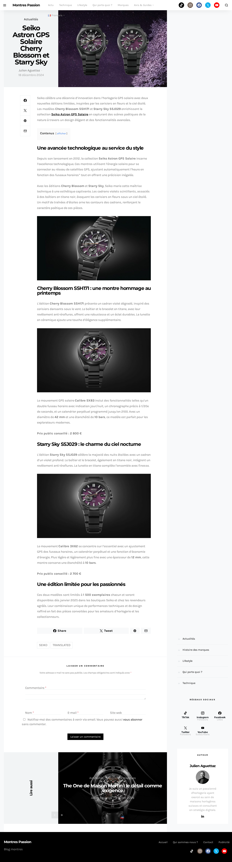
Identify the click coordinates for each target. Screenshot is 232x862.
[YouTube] (216, 5)
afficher (61, 133)
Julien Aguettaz (29, 70)
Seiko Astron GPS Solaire (69, 114)
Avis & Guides (142, 5)
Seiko (43, 645)
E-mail (73, 713)
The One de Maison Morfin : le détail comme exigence (112, 788)
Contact (208, 842)
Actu (51, 5)
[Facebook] (199, 5)
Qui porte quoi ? (102, 5)
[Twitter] (208, 5)
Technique (65, 5)
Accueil (163, 842)
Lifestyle (82, 5)
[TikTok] (181, 5)
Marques (123, 5)
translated (61, 645)
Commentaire (35, 688)
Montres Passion (26, 5)
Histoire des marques (121, 778)
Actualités (31, 19)
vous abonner (132, 719)
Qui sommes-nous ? (185, 842)
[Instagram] (190, 5)
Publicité (224, 842)
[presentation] (54, 815)
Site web (116, 713)
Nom (29, 713)
